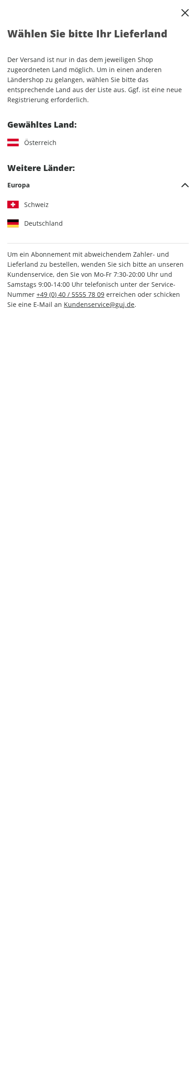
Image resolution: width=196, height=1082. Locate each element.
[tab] (98, 185)
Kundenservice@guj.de (99, 304)
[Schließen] (185, 13)
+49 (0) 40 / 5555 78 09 (70, 294)
